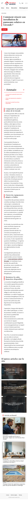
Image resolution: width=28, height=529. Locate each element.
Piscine (4, 482)
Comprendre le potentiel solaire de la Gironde (14, 95)
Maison (4, 29)
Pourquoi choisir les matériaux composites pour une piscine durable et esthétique (14, 484)
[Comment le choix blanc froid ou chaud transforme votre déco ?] (14, 450)
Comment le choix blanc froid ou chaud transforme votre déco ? (13, 461)
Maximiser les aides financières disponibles (12, 102)
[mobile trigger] (2, 3)
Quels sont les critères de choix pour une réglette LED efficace (14, 387)
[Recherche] (20, 3)
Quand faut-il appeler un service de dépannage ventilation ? (14, 404)
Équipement (14, 384)
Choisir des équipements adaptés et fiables (13, 99)
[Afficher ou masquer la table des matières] (20, 90)
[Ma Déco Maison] (10, 3)
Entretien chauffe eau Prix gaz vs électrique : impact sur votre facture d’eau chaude (13, 438)
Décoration (5, 459)
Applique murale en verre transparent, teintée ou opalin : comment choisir (14, 370)
